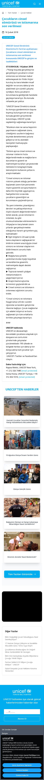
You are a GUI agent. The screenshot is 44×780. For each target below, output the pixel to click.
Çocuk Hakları (26, 13)
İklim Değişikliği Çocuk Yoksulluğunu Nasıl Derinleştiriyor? (21, 638)
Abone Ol (22, 718)
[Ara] (34, 4)
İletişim (5, 733)
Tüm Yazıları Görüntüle (20, 574)
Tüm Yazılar (12, 13)
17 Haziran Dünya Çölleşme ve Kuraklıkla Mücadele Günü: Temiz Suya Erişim (21, 644)
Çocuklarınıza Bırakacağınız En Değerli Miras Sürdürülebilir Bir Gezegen (20, 650)
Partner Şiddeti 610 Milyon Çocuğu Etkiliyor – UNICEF (19, 663)
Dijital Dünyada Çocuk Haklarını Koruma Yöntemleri (21, 669)
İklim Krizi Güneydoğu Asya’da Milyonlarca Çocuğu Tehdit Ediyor (21, 657)
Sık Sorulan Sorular (9, 729)
